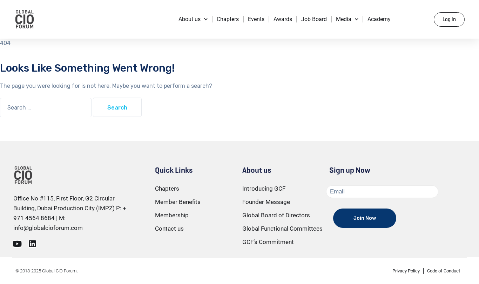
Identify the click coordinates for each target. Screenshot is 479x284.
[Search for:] (46, 107)
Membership (172, 215)
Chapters (228, 19)
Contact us (169, 228)
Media (343, 19)
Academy (379, 19)
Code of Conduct (443, 270)
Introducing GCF (263, 188)
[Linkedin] (32, 244)
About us (189, 19)
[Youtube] (17, 244)
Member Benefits (178, 201)
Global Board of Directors (276, 215)
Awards (283, 19)
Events (256, 19)
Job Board (314, 19)
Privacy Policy (406, 270)
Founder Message (266, 201)
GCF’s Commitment (268, 241)
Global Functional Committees (282, 228)
